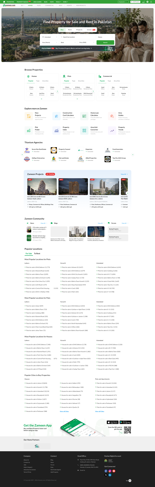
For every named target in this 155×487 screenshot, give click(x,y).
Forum (52, 465)
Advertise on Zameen (30, 469)
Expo (52, 467)
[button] (49, 37)
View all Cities (64, 411)
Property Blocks (23, 2)
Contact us (27, 462)
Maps (52, 2)
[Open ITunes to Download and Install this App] (113, 423)
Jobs (25, 465)
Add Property (54, 472)
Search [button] (105, 42)
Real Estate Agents (56, 469)
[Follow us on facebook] (106, 472)
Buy (62, 30)
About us (26, 460)
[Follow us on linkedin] (110, 476)
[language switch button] (143, 2)
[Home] (4, 2)
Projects (79, 30)
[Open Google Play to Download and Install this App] (125, 423)
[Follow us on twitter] (106, 476)
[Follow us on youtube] (114, 472)
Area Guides (37, 2)
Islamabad (99, 263)
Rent (70, 30)
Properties (10, 2)
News (52, 462)
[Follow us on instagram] (110, 472)
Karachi (63, 263)
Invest (91, 30)
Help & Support (28, 467)
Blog (45, 2)
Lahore (27, 263)
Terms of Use (27, 472)
